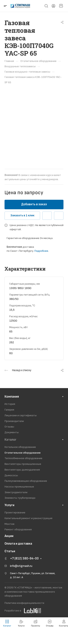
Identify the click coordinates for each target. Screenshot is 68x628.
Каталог (10, 440)
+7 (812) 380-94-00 (24, 558)
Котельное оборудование (20, 447)
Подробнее (41, 250)
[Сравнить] (58, 216)
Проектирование (15, 512)
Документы (12, 432)
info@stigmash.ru (21, 566)
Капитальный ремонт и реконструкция (28, 518)
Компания (12, 397)
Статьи (10, 551)
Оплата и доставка (18, 544)
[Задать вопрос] (47, 216)
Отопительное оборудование (23, 452)
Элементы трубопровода (20, 497)
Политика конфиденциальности (24, 603)
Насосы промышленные (19, 486)
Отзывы (9, 426)
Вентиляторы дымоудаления (22, 469)
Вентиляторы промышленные (23, 464)
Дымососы (11, 475)
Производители (14, 421)
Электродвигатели (16, 492)
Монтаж (10, 524)
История (10, 404)
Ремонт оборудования (18, 529)
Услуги (9, 505)
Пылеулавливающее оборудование (26, 481)
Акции (9, 536)
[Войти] (53, 6)
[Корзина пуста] (61, 6)
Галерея (9, 409)
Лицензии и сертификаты (21, 415)
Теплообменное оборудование (23, 458)
